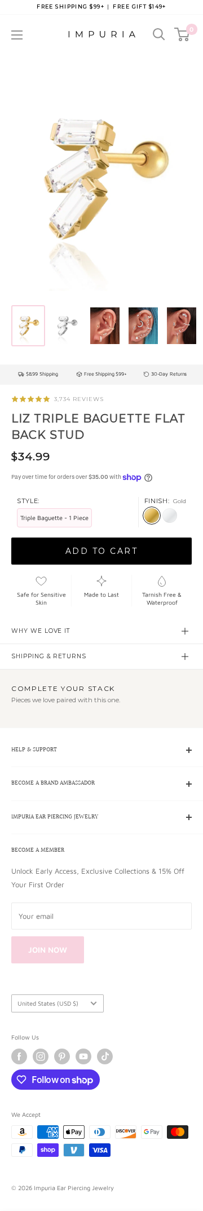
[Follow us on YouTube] (83, 1056)
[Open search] (159, 34)
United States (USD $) (47, 1003)
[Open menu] (17, 34)
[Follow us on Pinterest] (62, 1056)
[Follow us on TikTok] (105, 1056)
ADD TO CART (101, 551)
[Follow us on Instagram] (40, 1056)
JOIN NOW (47, 949)
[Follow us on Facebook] (19, 1056)
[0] (182, 34)
